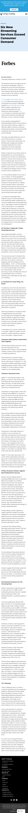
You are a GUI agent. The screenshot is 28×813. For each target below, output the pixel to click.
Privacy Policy (18, 805)
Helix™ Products (7, 759)
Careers (4, 784)
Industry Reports (6, 775)
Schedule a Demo (6, 792)
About (3, 780)
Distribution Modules (7, 765)
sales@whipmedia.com (8, 796)
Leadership (5, 788)
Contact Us (5, 790)
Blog (3, 777)
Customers (5, 782)
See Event (14, 9)
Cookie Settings (14, 806)
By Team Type (5, 771)
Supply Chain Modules (7, 762)
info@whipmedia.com (7, 794)
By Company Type (6, 769)
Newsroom (5, 786)
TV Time (4, 99)
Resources (5, 772)
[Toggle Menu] (26, 14)
